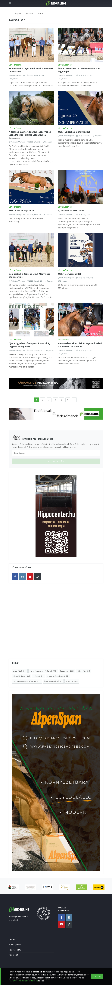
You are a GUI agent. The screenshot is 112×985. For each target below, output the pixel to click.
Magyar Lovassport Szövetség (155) (27, 681)
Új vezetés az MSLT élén (71, 210)
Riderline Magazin (18, 75)
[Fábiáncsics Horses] (64, 887)
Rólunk (12, 939)
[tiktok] (37, 576)
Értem (97, 976)
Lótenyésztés (15, 65)
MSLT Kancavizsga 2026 (21, 210)
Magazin (18, 13)
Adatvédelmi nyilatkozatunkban (24, 980)
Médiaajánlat (15, 944)
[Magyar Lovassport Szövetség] (13, 887)
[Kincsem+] (98, 887)
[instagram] (22, 576)
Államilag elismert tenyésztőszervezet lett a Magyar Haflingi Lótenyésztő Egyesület (30, 135)
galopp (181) (38, 676)
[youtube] (30, 576)
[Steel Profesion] (47, 887)
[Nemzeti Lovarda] (30, 887)
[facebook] (15, 576)
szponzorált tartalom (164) (57, 676)
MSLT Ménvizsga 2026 (69, 274)
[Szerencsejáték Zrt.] (81, 887)
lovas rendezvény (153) (53, 681)
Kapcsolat (13, 955)
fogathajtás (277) (67, 671)
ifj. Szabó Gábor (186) (21, 676)
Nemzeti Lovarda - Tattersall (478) (43, 671)
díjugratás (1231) (19, 671)
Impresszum (15, 950)
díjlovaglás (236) (83, 671)
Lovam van (29, 13)
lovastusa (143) (72, 681)
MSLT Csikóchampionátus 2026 (74, 132)
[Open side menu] (10, 3)
